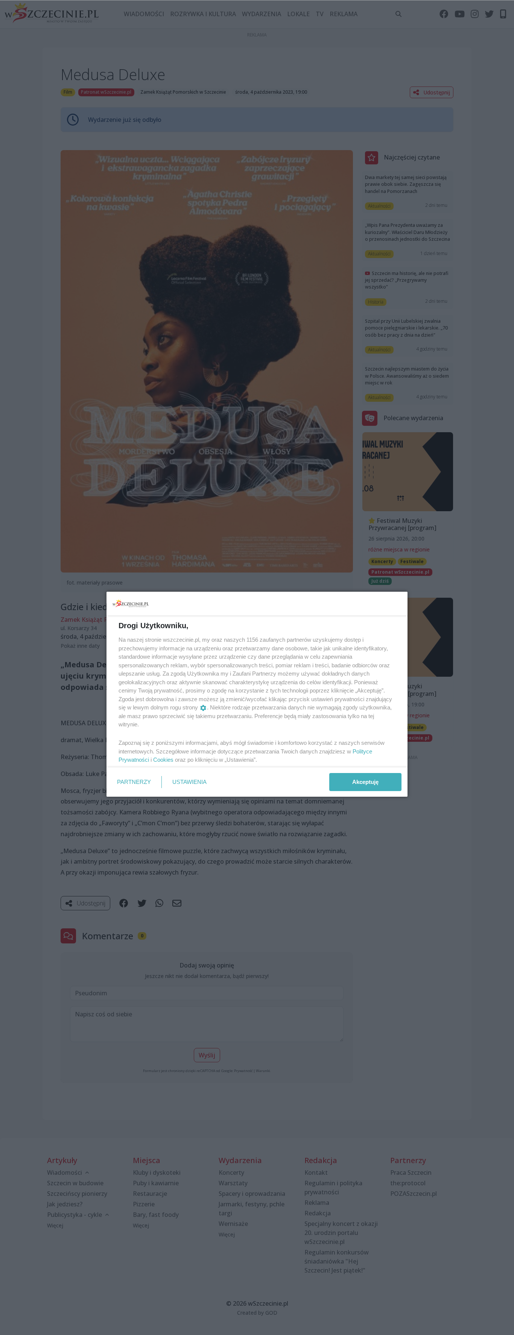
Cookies (163, 759)
